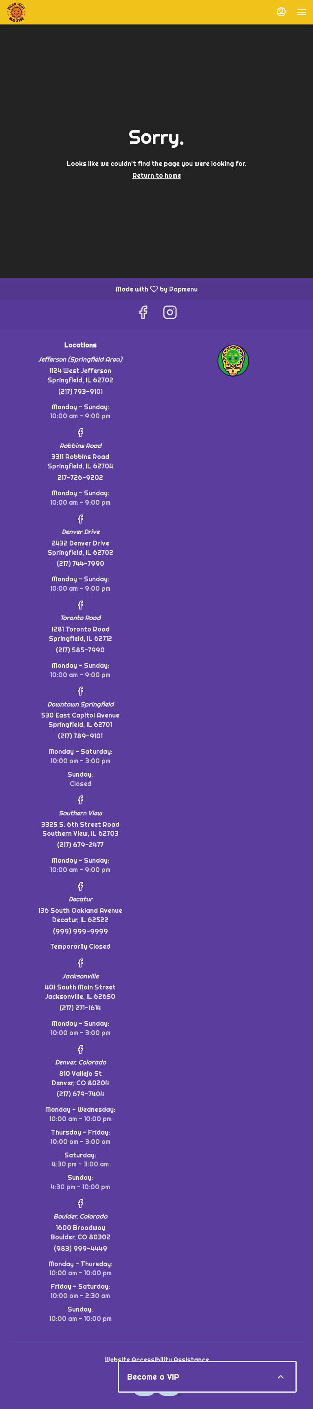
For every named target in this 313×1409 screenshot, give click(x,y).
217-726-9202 (80, 477)
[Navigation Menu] (302, 12)
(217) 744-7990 (80, 563)
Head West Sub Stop (233, 360)
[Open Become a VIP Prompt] (281, 1377)
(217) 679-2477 (80, 845)
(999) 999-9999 (80, 931)
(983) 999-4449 (80, 1248)
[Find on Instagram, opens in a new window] (170, 314)
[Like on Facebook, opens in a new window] (143, 314)
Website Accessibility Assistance (156, 1360)
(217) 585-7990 (80, 650)
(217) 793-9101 (80, 391)
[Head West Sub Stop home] (43, 12)
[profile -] (281, 12)
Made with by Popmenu (102, 288)
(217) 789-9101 (80, 736)
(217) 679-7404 (80, 1094)
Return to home (156, 175)
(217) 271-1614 (80, 1008)
